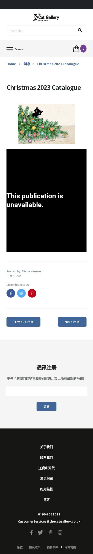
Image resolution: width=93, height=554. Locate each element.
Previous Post (23, 322)
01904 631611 (49, 514)
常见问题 (46, 478)
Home (11, 64)
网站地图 (70, 547)
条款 (20, 547)
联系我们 (46, 457)
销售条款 (52, 547)
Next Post (72, 322)
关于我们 (46, 447)
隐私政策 (34, 547)
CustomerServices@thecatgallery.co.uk (49, 521)
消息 (27, 64)
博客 (46, 499)
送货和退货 (46, 468)
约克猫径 (46, 489)
